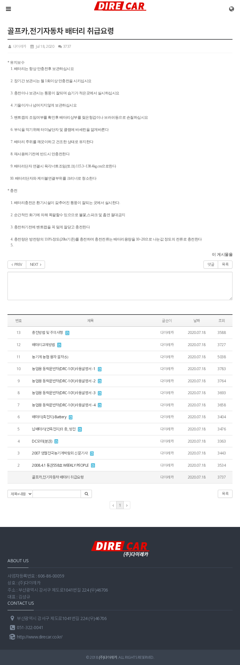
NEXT (35, 264)
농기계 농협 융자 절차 (48, 357)
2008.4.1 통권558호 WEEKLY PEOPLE (60, 465)
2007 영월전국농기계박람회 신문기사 (60, 453)
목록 (225, 264)
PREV (17, 264)
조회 (221, 320)
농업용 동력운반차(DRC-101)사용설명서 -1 (63, 368)
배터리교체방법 (43, 344)
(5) (66, 357)
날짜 (196, 320)
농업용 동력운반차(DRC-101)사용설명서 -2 (63, 381)
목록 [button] (225, 493)
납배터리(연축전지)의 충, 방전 (54, 429)
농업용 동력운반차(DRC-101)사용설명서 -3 (63, 392)
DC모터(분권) (42, 441)
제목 (90, 320)
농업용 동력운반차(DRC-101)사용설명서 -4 (63, 405)
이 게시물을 (222, 254)
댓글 (211, 264)
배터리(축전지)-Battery (49, 416)
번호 (18, 320)
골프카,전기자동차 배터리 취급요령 (57, 477)
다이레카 (19, 46)
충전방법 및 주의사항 (47, 332)
